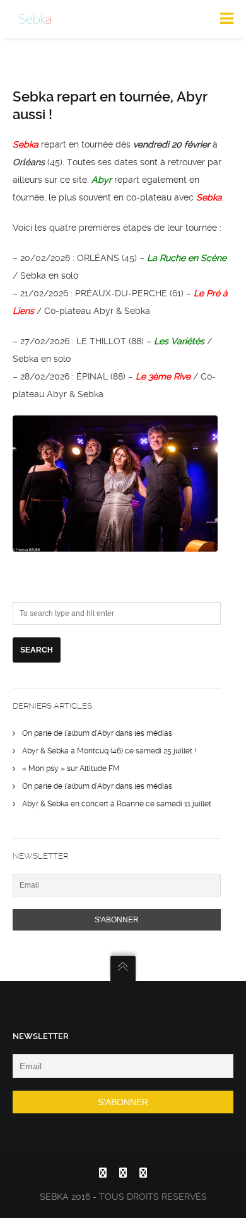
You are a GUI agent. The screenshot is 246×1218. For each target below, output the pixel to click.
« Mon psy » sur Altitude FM (71, 768)
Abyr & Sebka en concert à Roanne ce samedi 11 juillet (116, 803)
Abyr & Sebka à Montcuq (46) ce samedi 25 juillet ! (109, 750)
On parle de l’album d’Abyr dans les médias (97, 733)
